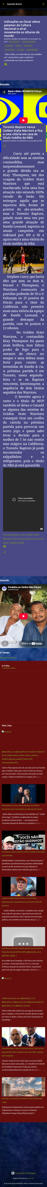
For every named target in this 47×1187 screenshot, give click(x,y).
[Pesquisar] (43, 4)
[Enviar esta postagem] (4, 547)
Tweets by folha (9, 668)
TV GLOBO (20, 50)
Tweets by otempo (8, 658)
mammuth (30, 1178)
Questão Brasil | (14, 4)
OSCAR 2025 (28, 46)
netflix (18, 46)
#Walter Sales (14, 41)
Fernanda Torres (28, 41)
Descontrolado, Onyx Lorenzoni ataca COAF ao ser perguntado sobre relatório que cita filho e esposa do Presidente (23, 1052)
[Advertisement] (23, 696)
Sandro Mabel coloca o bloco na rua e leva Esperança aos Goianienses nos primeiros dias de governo (22, 902)
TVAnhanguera (32, 50)
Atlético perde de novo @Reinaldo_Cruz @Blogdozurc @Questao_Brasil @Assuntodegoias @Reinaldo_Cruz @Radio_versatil (22, 1002)
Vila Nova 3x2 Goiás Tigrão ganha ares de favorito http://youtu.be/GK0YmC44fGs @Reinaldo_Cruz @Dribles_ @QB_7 (22, 952)
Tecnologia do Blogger (25, 1173)
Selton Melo (9, 50)
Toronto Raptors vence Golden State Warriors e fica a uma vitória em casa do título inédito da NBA (23, 538)
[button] (4, 146)
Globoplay (9, 46)
